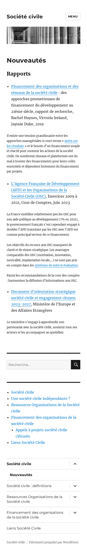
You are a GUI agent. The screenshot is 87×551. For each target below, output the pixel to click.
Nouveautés (21, 475)
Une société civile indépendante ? (40, 398)
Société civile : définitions (29, 486)
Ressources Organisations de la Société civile (34, 499)
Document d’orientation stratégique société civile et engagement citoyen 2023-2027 (43, 297)
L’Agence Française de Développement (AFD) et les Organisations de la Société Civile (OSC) (45, 189)
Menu (73, 16)
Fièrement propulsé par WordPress (54, 542)
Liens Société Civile (28, 442)
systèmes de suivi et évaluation (56, 265)
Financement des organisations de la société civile (35, 514)
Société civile (25, 16)
